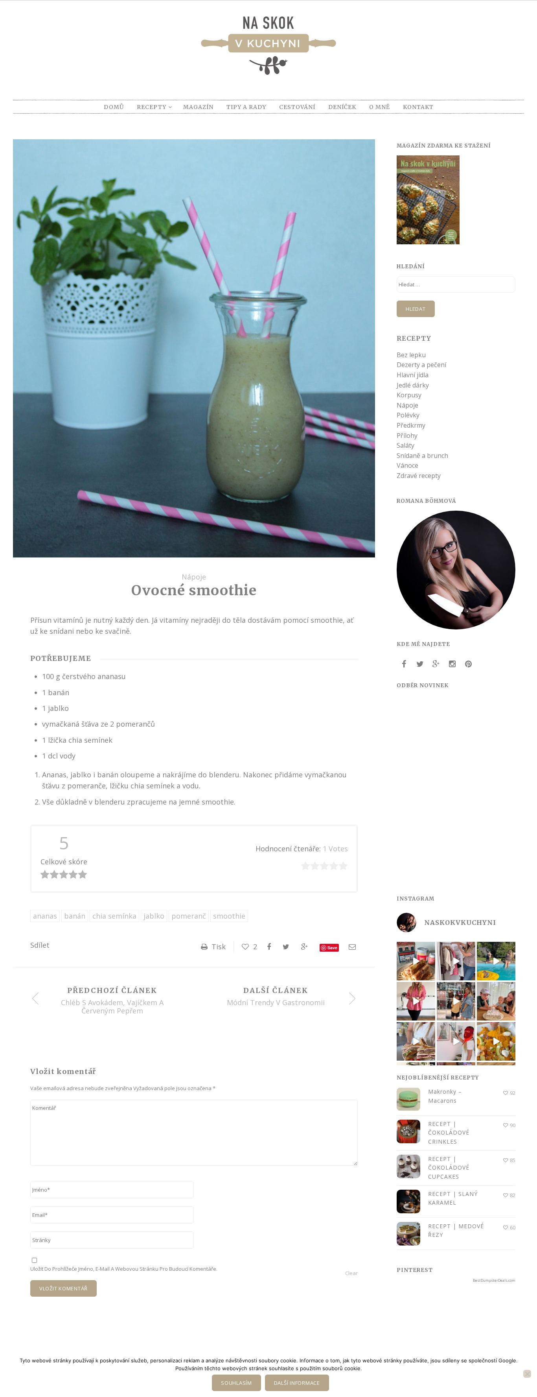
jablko (153, 916)
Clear (351, 1273)
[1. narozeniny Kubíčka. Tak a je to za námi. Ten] (496, 1001)
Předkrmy (411, 425)
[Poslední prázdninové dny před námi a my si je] (496, 961)
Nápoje (194, 576)
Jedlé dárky (413, 385)
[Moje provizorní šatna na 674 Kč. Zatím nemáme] (456, 961)
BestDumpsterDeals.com (494, 1280)
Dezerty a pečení (421, 364)
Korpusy (409, 395)
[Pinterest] (468, 664)
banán (74, 916)
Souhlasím (236, 1382)
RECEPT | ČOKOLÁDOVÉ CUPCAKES (448, 1167)
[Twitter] (420, 664)
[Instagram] (452, 664)
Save (332, 947)
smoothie (229, 916)
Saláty (405, 445)
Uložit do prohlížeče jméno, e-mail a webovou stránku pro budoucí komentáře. (123, 1268)
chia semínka (114, 916)
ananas (45, 916)
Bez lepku (411, 355)
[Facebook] (404, 664)
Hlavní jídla (412, 375)
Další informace (297, 1382)
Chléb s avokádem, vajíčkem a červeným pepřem (112, 1006)
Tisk (218, 946)
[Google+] (436, 664)
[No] (527, 1374)
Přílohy (407, 435)
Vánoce (407, 465)
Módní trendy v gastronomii (276, 1002)
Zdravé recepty (419, 475)
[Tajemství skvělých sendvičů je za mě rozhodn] (416, 1041)
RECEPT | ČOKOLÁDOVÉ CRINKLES (448, 1132)
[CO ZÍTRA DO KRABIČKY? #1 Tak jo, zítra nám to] (416, 961)
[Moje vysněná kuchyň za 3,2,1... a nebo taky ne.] (416, 1001)
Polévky (408, 415)
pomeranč (188, 916)
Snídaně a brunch (422, 455)
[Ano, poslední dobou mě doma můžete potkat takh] (456, 1041)
